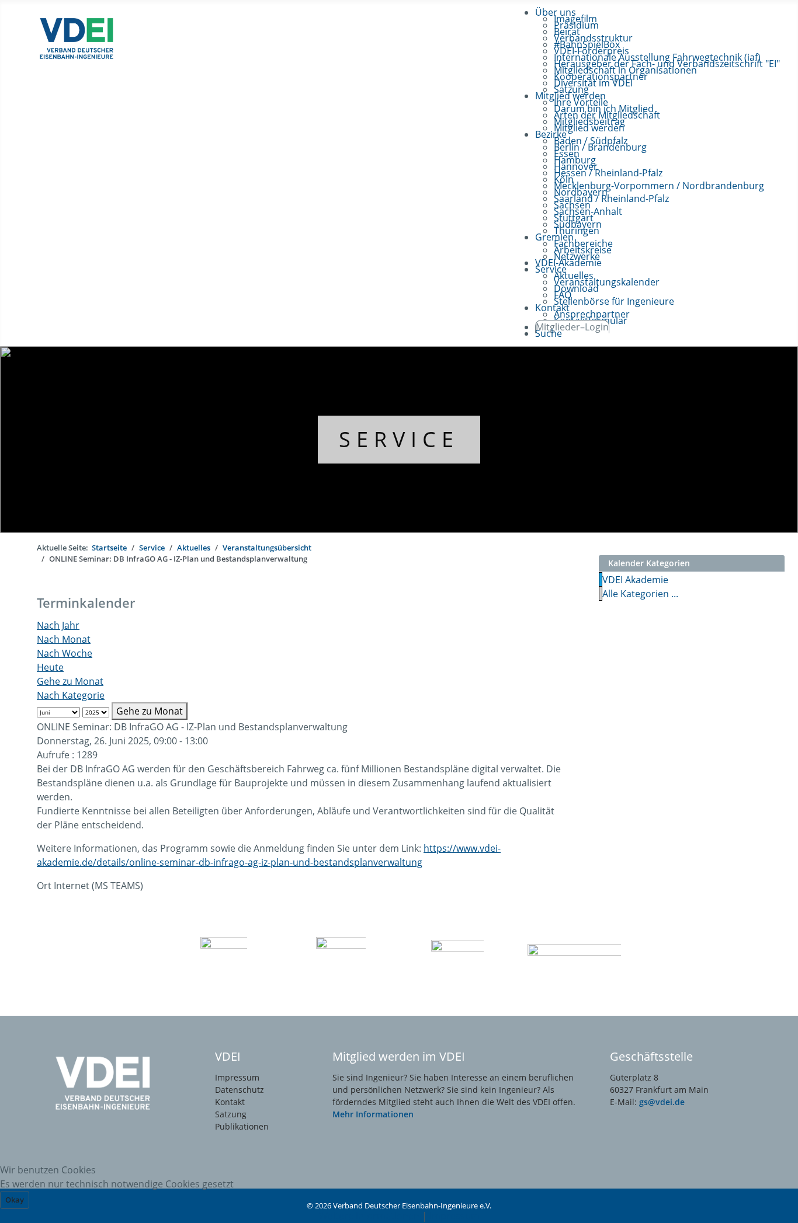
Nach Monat (64, 639)
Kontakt (230, 1101)
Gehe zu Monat (70, 681)
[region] (399, 439)
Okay (14, 1199)
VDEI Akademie (635, 579)
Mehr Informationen (373, 1114)
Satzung (231, 1114)
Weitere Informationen (369, 1216)
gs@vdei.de (662, 1101)
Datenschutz (239, 1089)
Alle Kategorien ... (640, 593)
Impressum (237, 1077)
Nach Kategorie (71, 695)
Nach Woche (64, 653)
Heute (50, 667)
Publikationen (242, 1126)
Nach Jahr (58, 625)
